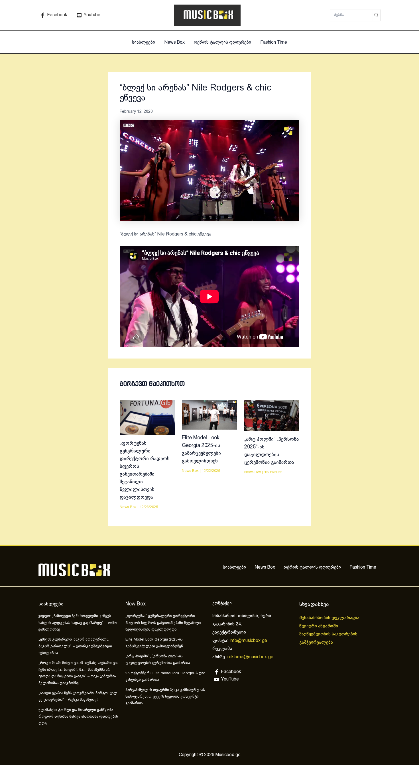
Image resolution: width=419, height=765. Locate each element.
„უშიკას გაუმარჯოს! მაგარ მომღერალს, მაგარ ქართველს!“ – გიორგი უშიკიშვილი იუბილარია (75, 646)
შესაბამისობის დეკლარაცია (330, 618)
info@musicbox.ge (248, 641)
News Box (174, 42)
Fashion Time (273, 42)
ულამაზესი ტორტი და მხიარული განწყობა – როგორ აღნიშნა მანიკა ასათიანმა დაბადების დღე (78, 716)
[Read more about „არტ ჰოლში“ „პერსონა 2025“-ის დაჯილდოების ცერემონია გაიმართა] (271, 415)
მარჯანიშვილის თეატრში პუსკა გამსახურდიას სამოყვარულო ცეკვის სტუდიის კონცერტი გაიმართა (165, 696)
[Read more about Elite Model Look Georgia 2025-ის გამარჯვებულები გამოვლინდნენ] (209, 414)
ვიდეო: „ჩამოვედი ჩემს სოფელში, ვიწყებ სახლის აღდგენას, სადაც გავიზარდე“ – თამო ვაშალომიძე (77, 623)
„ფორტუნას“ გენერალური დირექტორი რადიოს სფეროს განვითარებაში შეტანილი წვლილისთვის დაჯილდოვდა (163, 623)
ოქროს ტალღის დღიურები (222, 42)
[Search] (376, 15)
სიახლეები (143, 42)
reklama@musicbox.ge (250, 657)
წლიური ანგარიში (319, 626)
